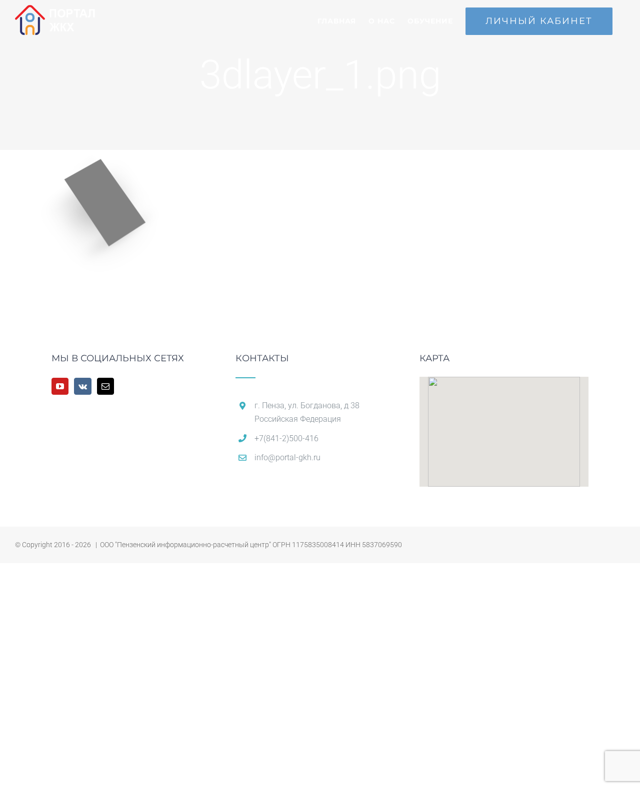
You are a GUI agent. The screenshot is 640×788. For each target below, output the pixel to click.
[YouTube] (60, 386)
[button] (504, 426)
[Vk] (83, 386)
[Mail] (105, 386)
